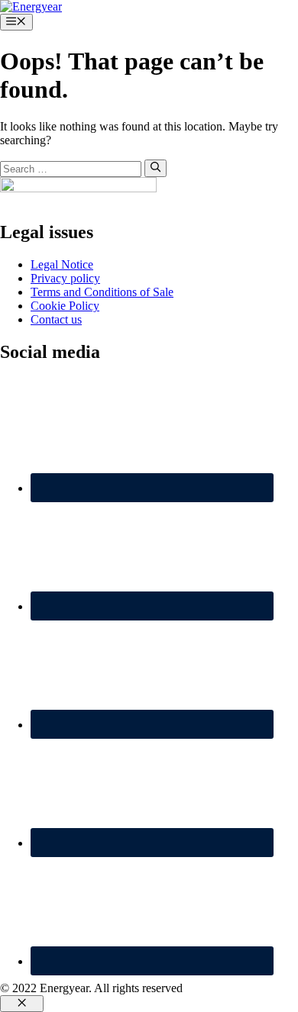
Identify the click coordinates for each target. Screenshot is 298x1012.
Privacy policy (65, 278)
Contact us (56, 319)
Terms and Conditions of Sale (102, 291)
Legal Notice (62, 264)
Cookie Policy (65, 305)
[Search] (155, 168)
